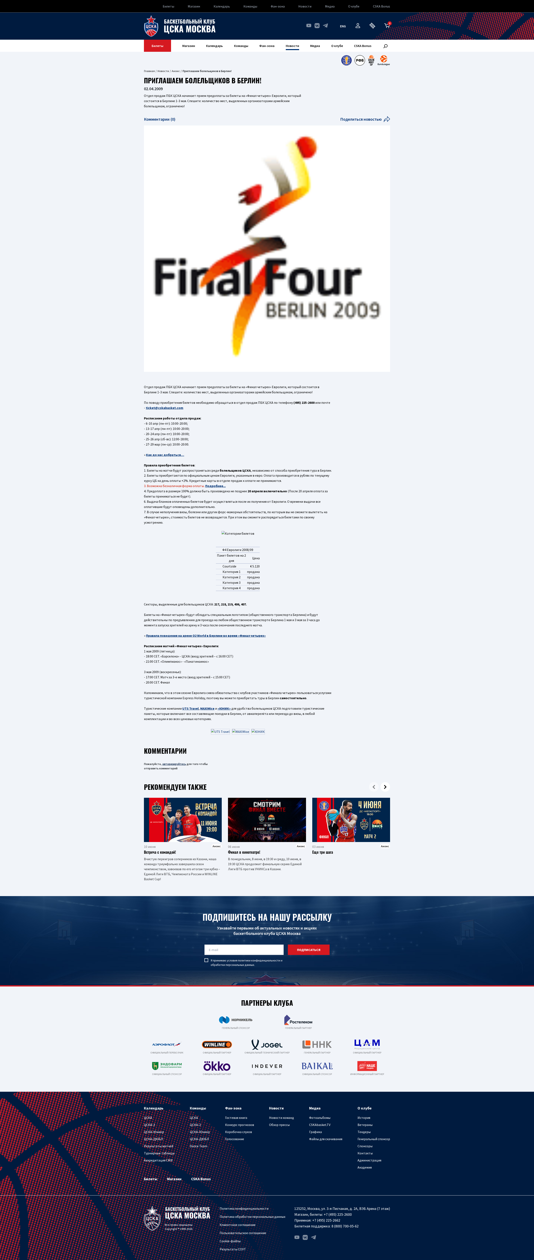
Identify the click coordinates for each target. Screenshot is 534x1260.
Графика (315, 1132)
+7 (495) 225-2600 (338, 1214)
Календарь (222, 6)
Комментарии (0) (159, 119)
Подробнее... (215, 486)
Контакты (365, 1153)
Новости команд (281, 1118)
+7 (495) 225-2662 (326, 1220)
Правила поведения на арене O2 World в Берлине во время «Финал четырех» (206, 635)
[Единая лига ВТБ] (346, 60)
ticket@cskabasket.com (164, 408)
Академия (365, 1167)
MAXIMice (207, 708)
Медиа (330, 6)
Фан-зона (278, 6)
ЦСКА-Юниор (154, 1132)
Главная (149, 71)
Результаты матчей (158, 1146)
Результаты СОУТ (233, 1249)
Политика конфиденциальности (244, 1208)
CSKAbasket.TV (319, 1125)
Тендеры (364, 1132)
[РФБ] (359, 60)
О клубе (353, 6)
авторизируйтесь (174, 764)
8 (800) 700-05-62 (345, 1226)
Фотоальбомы (319, 1118)
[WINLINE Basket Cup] (371, 60)
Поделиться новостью (361, 119)
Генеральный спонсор (374, 1139)
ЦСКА (148, 1118)
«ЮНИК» (224, 708)
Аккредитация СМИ (158, 1160)
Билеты (168, 6)
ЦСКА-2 (149, 1125)
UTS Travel (190, 708)
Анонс (176, 71)
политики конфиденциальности (259, 960)
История (364, 1118)
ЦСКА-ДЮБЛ (153, 1139)
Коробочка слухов (238, 1132)
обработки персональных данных (232, 965)
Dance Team (198, 1146)
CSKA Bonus (381, 6)
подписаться (308, 950)
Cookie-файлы (230, 1241)
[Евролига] (383, 60)
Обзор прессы (279, 1125)
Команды (250, 6)
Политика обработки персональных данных (252, 1216)
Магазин (194, 6)
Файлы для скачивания (325, 1139)
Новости (304, 6)
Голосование (234, 1139)
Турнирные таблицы (159, 1153)
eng (343, 26)
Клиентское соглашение (238, 1225)
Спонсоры (365, 1146)
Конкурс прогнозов (239, 1125)
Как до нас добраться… (165, 455)
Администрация (369, 1160)
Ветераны (365, 1125)
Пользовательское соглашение (243, 1233)
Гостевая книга (236, 1118)
